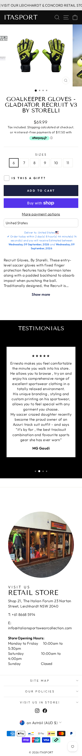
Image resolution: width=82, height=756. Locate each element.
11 (67, 162)
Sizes (41, 154)
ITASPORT (21, 17)
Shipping (33, 127)
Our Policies (40, 691)
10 (56, 162)
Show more (41, 294)
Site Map (40, 680)
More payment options (41, 214)
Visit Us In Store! (40, 702)
